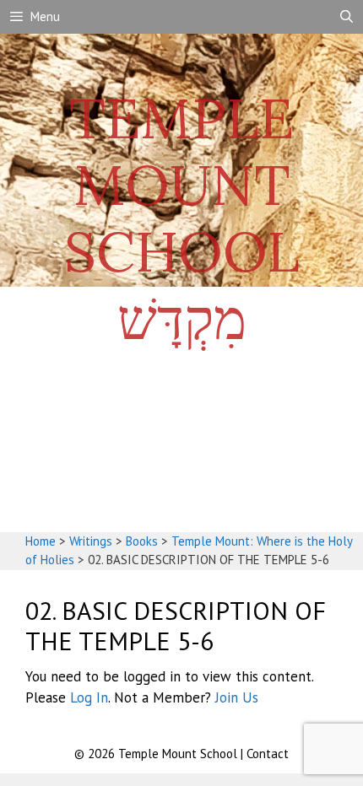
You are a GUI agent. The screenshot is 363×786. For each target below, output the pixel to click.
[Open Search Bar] (346, 17)
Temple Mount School (179, 754)
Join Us (236, 697)
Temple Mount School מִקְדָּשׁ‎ (182, 218)
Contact (268, 754)
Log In (89, 697)
